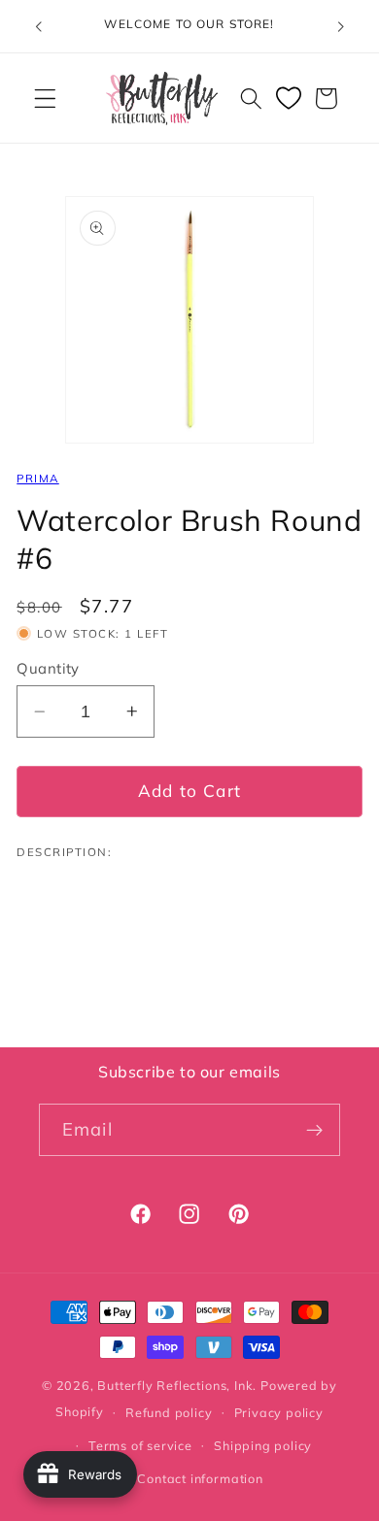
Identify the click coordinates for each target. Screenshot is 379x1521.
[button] (45, 98)
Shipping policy (263, 1445)
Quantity (48, 668)
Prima (37, 478)
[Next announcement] (341, 26)
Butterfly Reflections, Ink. (177, 1385)
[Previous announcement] (38, 26)
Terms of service (140, 1445)
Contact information (199, 1478)
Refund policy (168, 1412)
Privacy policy (279, 1412)
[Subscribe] (314, 1130)
